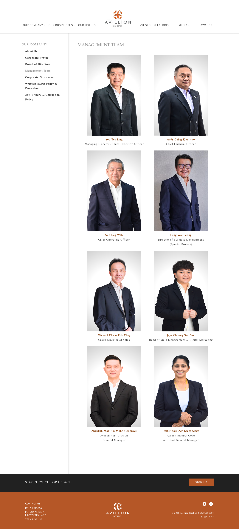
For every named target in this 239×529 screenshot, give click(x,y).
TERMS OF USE (33, 519)
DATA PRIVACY (33, 508)
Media (183, 25)
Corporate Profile (37, 57)
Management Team (38, 70)
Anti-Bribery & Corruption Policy (42, 97)
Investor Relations (154, 25)
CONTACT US (33, 503)
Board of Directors (37, 64)
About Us (31, 51)
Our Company (33, 25)
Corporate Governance (40, 77)
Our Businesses (61, 25)
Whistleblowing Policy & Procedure (41, 86)
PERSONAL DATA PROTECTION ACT (35, 514)
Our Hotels (87, 25)
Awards (206, 25)
